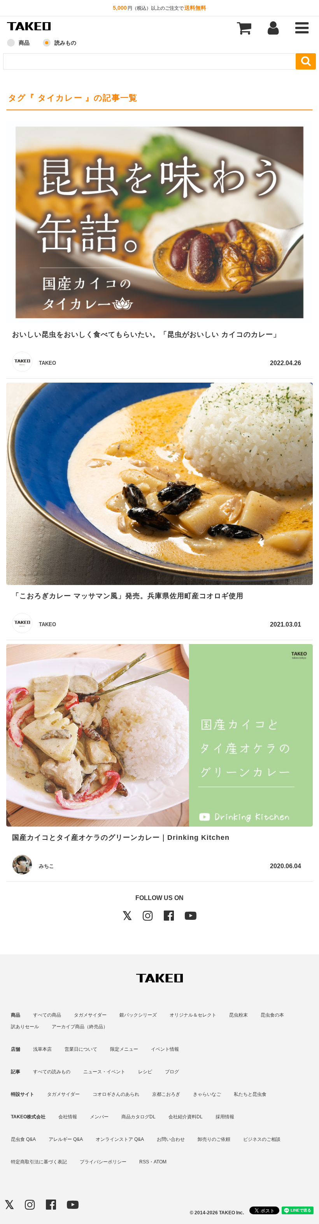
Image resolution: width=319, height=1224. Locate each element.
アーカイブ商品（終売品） (80, 1026)
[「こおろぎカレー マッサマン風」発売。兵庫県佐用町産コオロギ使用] (159, 485)
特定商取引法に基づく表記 (39, 1162)
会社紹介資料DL (185, 1117)
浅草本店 (42, 1049)
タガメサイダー (90, 1015)
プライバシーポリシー (103, 1162)
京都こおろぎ (166, 1094)
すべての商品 (47, 1015)
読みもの (65, 43)
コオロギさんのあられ (116, 1094)
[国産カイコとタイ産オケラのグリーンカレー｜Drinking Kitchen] (159, 736)
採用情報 (225, 1117)
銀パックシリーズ (138, 1015)
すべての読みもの (51, 1071)
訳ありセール (25, 1026)
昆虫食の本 (272, 1015)
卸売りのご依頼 (214, 1139)
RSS (144, 1162)
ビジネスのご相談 (261, 1139)
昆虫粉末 (238, 1015)
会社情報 (67, 1117)
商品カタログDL (138, 1117)
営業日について (81, 1049)
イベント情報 (165, 1049)
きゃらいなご (207, 1094)
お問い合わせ (171, 1139)
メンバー (99, 1117)
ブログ (172, 1071)
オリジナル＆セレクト (193, 1015)
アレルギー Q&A (66, 1139)
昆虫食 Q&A (23, 1139)
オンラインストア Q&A (120, 1139)
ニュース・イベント (104, 1071)
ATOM (160, 1162)
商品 (24, 43)
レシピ (145, 1071)
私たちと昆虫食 (250, 1094)
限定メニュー (124, 1049)
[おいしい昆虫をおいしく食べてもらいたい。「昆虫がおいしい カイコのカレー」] (159, 223)
